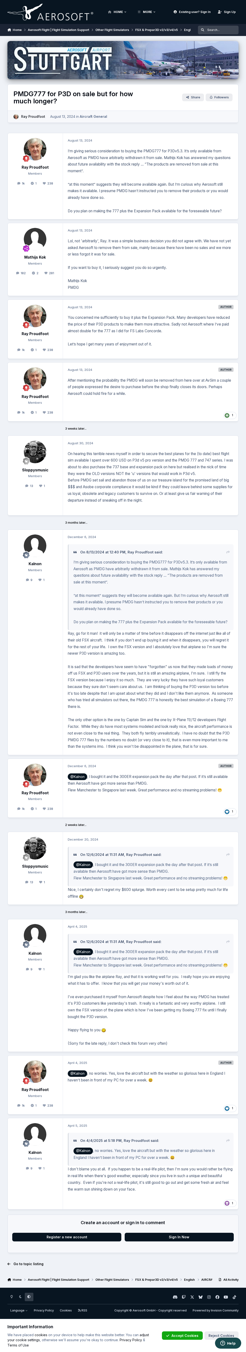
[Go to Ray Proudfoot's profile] (15, 116)
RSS (84, 1310)
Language (17, 1310)
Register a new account (67, 1237)
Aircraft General (93, 116)
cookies (41, 1335)
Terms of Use (18, 1345)
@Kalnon (77, 777)
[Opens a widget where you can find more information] (228, 1344)
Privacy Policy (44, 1310)
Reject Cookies (221, 1336)
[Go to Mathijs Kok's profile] (35, 239)
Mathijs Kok (35, 257)
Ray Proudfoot (33, 116)
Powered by (216, 1310)
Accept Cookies (185, 1336)
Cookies (66, 1310)
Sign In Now (179, 1237)
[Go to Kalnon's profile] (35, 545)
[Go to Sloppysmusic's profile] (35, 452)
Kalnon (35, 564)
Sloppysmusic (35, 470)
